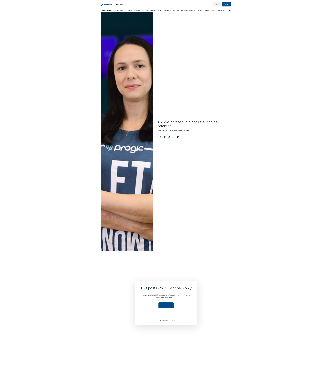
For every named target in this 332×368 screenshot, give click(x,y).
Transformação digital (188, 10)
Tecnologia (128, 10)
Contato (123, 4)
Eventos (145, 10)
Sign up (226, 4)
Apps (229, 10)
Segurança (221, 10)
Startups (153, 10)
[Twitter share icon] (160, 135)
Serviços (176, 10)
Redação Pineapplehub (175, 130)
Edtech (213, 10)
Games (207, 10)
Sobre (117, 4)
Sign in (217, 4)
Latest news (119, 10)
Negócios (137, 10)
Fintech (199, 10)
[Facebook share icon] (165, 135)
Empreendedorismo (164, 10)
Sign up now (166, 305)
